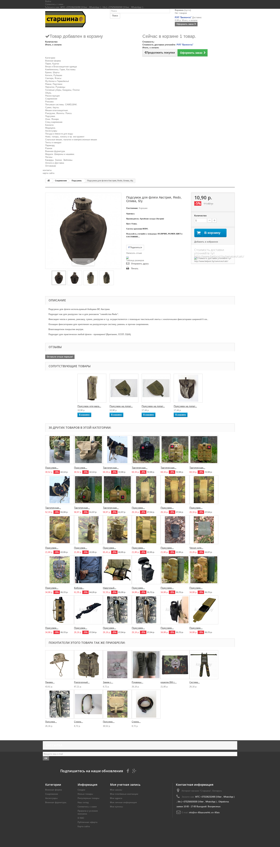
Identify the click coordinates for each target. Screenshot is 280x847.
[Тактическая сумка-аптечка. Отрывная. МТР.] (175, 449)
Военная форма (53, 61)
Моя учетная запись (125, 784)
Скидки (81, 790)
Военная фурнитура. (55, 151)
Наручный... (109, 588)
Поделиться (135, 247)
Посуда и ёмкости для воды (59, 134)
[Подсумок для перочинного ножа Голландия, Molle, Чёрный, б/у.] (175, 529)
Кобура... (79, 588)
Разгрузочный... (82, 682)
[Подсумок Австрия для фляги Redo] (59, 278)
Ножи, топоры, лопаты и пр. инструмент (64, 136)
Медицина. (50, 128)
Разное (48, 148)
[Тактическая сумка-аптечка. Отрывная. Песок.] (203, 449)
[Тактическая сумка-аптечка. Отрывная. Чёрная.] (146, 449)
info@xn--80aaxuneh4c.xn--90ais (204, 812)
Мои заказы (116, 790)
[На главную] (49, 181)
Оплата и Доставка (54, 163)
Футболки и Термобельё (57, 81)
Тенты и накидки (53, 142)
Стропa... (78, 721)
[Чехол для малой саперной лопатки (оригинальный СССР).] (203, 529)
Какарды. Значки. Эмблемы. (59, 160)
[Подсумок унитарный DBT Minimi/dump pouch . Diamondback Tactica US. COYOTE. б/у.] (117, 704)
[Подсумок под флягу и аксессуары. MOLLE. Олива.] (175, 569)
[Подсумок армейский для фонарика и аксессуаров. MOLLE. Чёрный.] (88, 609)
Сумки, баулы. (52, 107)
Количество (200, 215)
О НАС (81, 818)
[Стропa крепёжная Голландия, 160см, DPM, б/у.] (146, 704)
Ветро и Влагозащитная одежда (61, 66)
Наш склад (83, 802)
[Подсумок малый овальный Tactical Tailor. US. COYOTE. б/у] (59, 529)
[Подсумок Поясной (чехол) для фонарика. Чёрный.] (175, 609)
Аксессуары (51, 131)
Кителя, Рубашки (53, 75)
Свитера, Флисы (53, 78)
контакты (47, 170)
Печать (134, 268)
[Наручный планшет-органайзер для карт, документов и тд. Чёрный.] (117, 569)
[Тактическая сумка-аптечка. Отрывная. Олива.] (117, 449)
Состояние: (132, 208)
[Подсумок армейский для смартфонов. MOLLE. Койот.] (203, 609)
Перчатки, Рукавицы (55, 87)
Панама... (50, 682)
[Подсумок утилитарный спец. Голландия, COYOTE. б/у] (88, 449)
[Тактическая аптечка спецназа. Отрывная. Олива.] (88, 489)
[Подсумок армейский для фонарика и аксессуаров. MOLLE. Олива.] (117, 609)
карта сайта (48, 173)
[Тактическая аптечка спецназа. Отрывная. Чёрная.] (59, 489)
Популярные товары (88, 798)
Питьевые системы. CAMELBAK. (61, 104)
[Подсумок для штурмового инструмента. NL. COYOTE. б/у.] (175, 489)
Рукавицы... (137, 682)
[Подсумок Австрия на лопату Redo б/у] (156, 388)
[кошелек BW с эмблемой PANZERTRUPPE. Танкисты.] (175, 664)
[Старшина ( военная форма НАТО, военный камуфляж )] (75, 19)
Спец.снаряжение (53, 122)
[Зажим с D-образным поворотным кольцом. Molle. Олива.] (117, 664)
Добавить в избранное (206, 242)
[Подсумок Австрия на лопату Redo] (124, 388)
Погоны (48, 157)
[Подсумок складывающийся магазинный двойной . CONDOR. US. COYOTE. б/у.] (117, 529)
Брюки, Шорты (52, 72)
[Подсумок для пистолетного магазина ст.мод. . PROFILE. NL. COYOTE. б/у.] (146, 529)
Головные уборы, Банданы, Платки (62, 90)
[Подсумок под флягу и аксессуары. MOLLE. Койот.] (203, 569)
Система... (194, 682)
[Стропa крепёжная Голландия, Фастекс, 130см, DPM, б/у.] (88, 704)
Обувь (48, 93)
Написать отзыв (134, 253)
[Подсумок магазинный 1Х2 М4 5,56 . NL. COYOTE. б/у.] (146, 489)
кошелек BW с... (169, 682)
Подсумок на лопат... (121, 406)
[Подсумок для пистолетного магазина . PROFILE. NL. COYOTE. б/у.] (88, 529)
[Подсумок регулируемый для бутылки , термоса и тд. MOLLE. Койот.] (59, 609)
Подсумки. (50, 116)
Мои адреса (116, 798)
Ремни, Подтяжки (53, 84)
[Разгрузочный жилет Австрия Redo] (88, 664)
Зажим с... (108, 682)
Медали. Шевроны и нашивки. (60, 154)
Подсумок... (51, 467)
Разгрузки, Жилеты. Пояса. (58, 113)
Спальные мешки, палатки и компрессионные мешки (71, 139)
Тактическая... (111, 467)
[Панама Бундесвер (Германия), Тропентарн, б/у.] (59, 664)
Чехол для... (196, 547)
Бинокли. (49, 125)
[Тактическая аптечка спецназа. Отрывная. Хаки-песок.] (117, 489)
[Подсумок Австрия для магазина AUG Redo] (91, 388)
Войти (48, 1)
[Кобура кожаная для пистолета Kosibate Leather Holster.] (88, 569)
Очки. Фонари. (52, 119)
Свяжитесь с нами (54, 4)
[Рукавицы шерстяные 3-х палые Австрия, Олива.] (146, 664)
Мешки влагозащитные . (57, 110)
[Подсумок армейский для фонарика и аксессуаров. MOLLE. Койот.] (146, 609)
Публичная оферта (87, 822)
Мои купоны (116, 806)
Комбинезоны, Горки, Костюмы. (60, 69)
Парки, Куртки (52, 63)
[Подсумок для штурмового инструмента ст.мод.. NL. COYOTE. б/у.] (203, 489)
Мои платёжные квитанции (124, 794)
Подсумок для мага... (89, 406)
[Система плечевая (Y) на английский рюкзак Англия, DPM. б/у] (203, 664)
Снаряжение (51, 98)
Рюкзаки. (49, 101)
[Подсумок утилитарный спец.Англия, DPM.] (59, 449)
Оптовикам (50, 166)
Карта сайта (84, 826)
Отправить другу (140, 263)
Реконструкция (52, 96)
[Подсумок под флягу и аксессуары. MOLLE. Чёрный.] (146, 569)
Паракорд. (50, 145)
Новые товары (85, 794)
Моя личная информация (123, 802)
